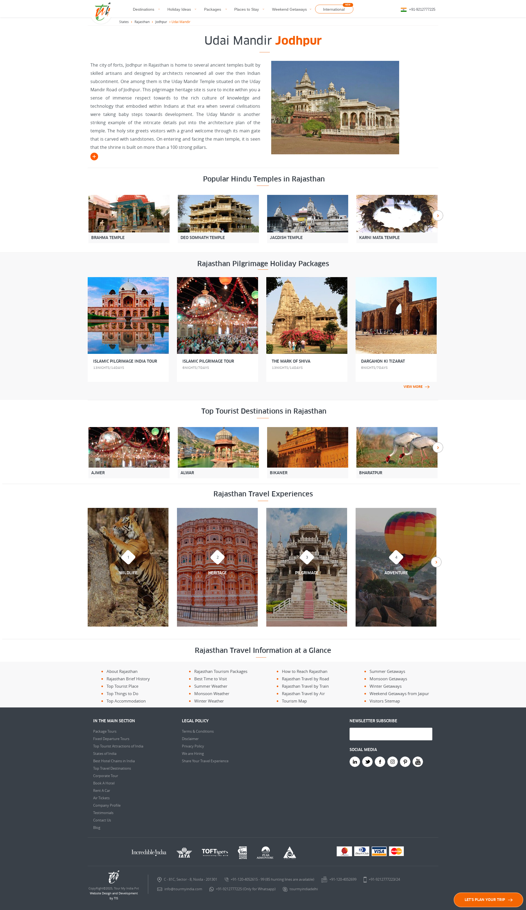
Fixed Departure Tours (111, 738)
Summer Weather (210, 686)
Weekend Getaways (289, 9)
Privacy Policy (193, 746)
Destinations (143, 9)
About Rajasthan (122, 671)
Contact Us (102, 820)
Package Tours (104, 731)
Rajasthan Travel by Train (305, 686)
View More (413, 387)
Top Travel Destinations (112, 768)
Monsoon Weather (211, 693)
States (124, 21)
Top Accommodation (126, 701)
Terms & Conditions (198, 731)
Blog (96, 827)
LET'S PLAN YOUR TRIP (485, 900)
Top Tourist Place (122, 686)
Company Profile (107, 805)
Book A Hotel (104, 783)
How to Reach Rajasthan (304, 671)
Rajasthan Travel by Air (303, 693)
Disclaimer (190, 738)
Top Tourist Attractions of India (118, 746)
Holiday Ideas (179, 9)
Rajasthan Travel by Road (305, 678)
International (334, 9)
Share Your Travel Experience (205, 760)
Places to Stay (246, 9)
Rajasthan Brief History (128, 678)
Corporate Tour (105, 775)
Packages (212, 9)
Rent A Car (101, 790)
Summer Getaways (387, 671)
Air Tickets (101, 797)
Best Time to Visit (210, 678)
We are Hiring (193, 753)
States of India (104, 753)
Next (438, 215)
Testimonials (103, 812)
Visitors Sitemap (385, 701)
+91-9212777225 (422, 9)
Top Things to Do (122, 693)
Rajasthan (142, 21)
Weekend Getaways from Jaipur (399, 693)
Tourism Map (294, 701)
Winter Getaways (386, 686)
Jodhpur (161, 21)
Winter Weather (209, 701)
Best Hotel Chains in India (114, 760)
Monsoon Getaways (388, 678)
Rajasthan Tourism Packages (220, 671)
